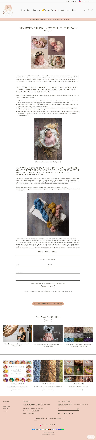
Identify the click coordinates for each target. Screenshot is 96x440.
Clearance (36, 10)
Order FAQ (5, 408)
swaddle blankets (23, 115)
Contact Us (5, 411)
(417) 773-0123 (35, 410)
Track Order (6, 401)
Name (18, 264)
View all (48, 320)
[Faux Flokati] (48, 371)
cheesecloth (43, 246)
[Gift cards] (78, 371)
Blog (73, 10)
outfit (38, 102)
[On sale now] (17, 371)
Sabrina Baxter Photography (51, 162)
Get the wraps (17, 389)
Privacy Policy (54, 291)
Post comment (48, 286)
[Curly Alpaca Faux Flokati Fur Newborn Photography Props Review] (78, 333)
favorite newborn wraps (23, 189)
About (68, 10)
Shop (29, 10)
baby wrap (20, 76)
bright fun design (48, 247)
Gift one (79, 389)
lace (68, 246)
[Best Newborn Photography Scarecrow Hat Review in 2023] (48, 333)
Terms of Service (64, 291)
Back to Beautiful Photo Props (49, 303)
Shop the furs (48, 389)
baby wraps (45, 238)
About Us (5, 404)
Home (23, 10)
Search (61, 10)
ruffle (36, 246)
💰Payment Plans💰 (49, 10)
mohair (63, 246)
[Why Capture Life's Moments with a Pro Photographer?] (17, 333)
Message (19, 272)
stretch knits (56, 246)
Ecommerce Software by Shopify (48, 434)
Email (50, 264)
